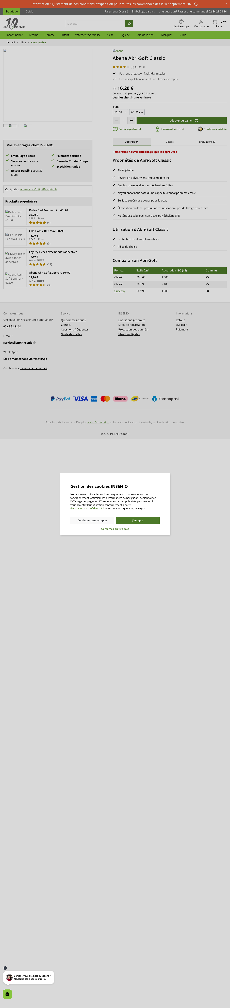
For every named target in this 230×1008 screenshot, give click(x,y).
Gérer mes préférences (115, 528)
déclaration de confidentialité (87, 508)
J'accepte (137, 520)
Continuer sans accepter (92, 520)
